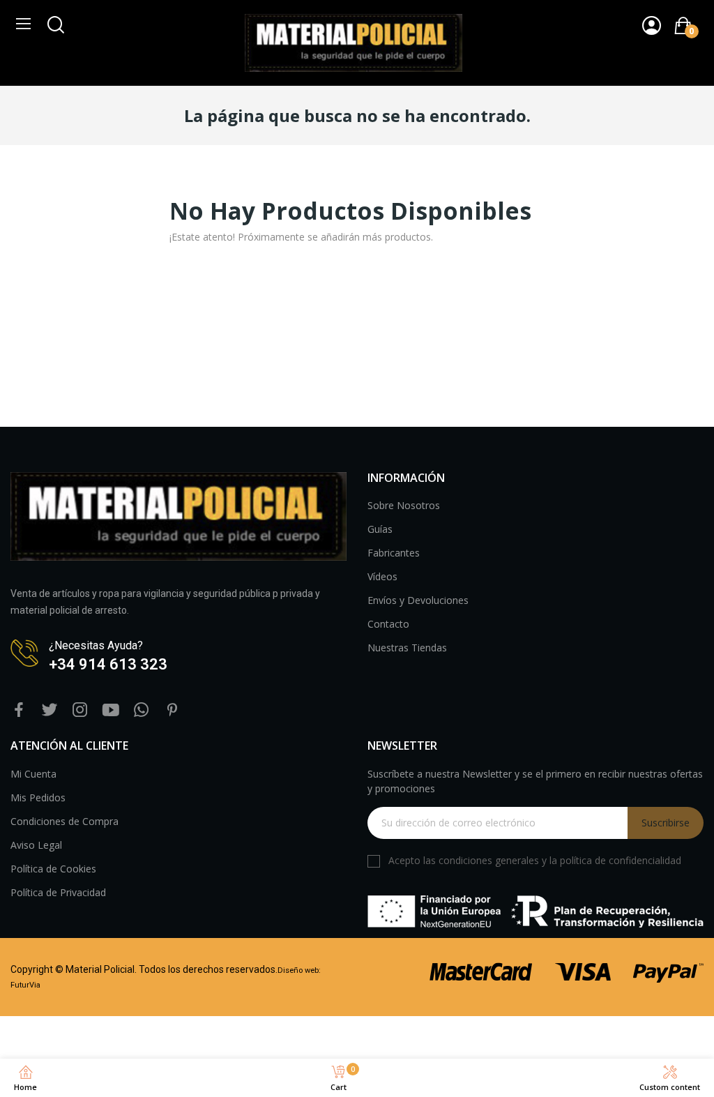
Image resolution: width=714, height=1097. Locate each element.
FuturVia (25, 985)
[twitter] (49, 710)
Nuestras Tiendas (407, 647)
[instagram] (80, 710)
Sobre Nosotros (403, 505)
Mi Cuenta (33, 773)
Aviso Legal (36, 845)
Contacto (388, 623)
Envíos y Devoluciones (418, 600)
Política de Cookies (53, 868)
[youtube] (110, 710)
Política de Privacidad (58, 892)
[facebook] (18, 710)
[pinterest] (172, 710)
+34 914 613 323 (108, 664)
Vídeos (382, 576)
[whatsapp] (141, 710)
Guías (380, 529)
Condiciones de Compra (64, 821)
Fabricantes (393, 552)
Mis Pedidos (38, 797)
